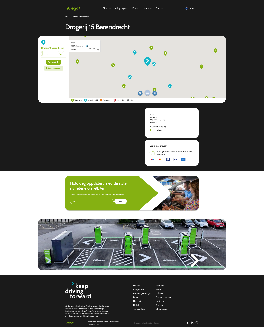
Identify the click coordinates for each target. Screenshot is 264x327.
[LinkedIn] (192, 323)
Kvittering (160, 301)
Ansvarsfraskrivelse (114, 321)
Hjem (67, 16)
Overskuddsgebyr (163, 297)
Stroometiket (161, 309)
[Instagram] (197, 323)
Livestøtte (147, 8)
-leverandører (139, 309)
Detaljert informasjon (53, 68)
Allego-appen (121, 8)
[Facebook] (188, 323)
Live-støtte (138, 301)
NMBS (136, 305)
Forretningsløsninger (142, 293)
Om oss (159, 8)
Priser (135, 8)
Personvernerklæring (102, 321)
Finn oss (107, 8)
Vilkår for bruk (92, 321)
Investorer (160, 285)
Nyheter (159, 293)
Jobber (158, 289)
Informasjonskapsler (93, 324)
